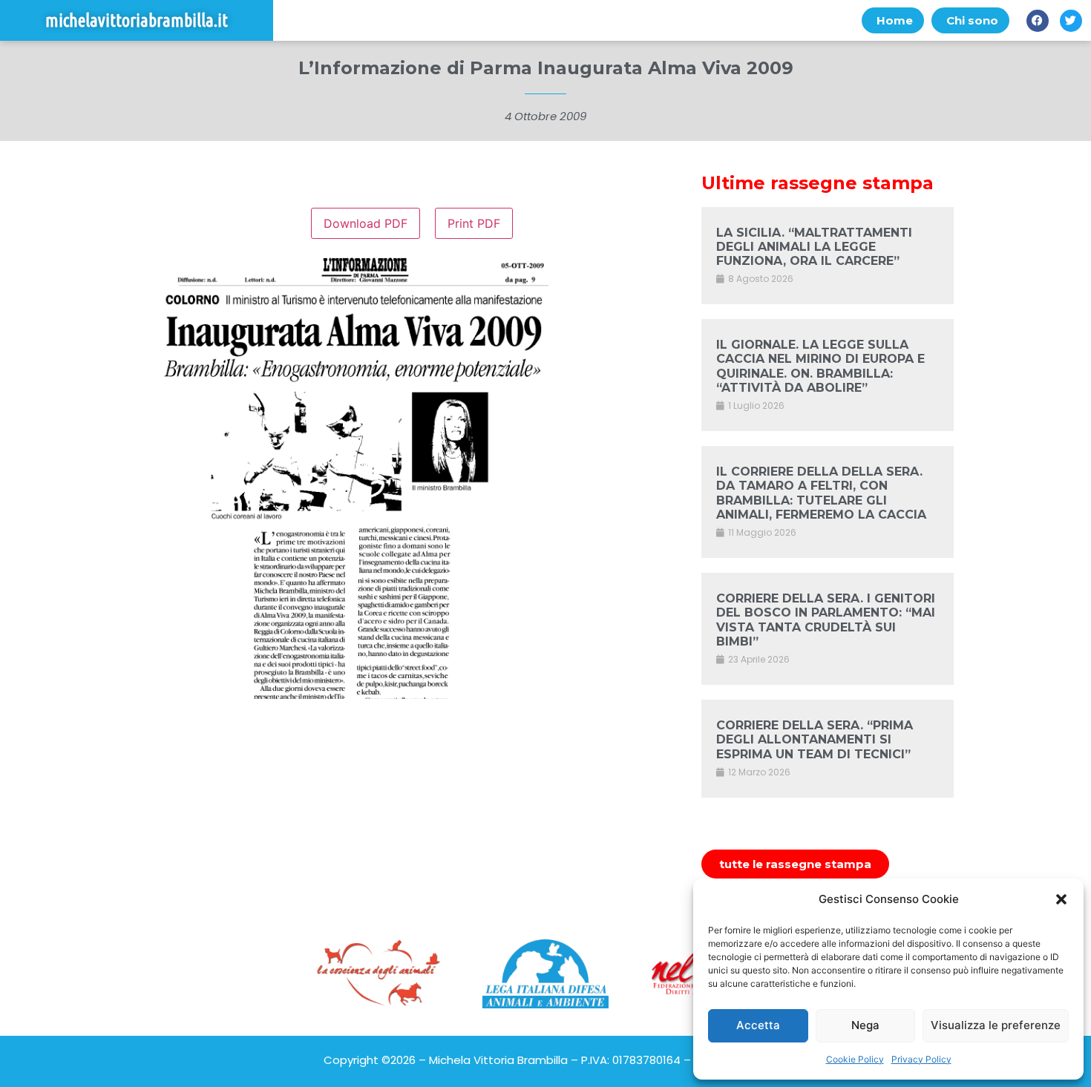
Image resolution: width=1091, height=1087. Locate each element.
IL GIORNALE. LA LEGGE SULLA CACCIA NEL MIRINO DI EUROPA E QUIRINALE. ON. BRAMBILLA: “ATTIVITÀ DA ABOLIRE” (820, 366)
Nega (865, 1025)
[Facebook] (1037, 21)
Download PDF (365, 223)
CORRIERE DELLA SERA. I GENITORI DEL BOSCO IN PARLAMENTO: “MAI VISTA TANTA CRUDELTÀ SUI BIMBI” (825, 619)
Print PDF (474, 223)
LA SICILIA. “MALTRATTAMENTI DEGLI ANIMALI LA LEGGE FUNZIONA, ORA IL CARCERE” (814, 247)
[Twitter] (1071, 21)
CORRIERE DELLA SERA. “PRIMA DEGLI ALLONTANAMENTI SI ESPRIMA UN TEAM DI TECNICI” (814, 739)
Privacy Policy (921, 1059)
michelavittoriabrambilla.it (136, 20)
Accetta (758, 1025)
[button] (1061, 899)
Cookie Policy (855, 1059)
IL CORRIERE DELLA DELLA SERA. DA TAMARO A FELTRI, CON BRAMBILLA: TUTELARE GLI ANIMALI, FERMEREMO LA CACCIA (821, 493)
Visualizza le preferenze (996, 1025)
